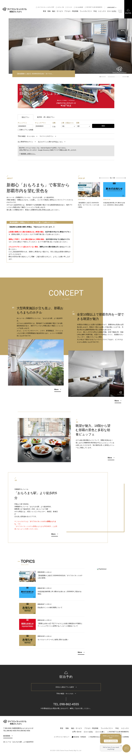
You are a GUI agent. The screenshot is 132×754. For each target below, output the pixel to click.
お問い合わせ (76, 731)
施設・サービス (57, 11)
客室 (44, 11)
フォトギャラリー (86, 11)
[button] (125, 76)
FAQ (95, 11)
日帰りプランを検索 (26, 130)
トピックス (102, 11)
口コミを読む (112, 11)
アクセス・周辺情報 (71, 11)
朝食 (49, 11)
